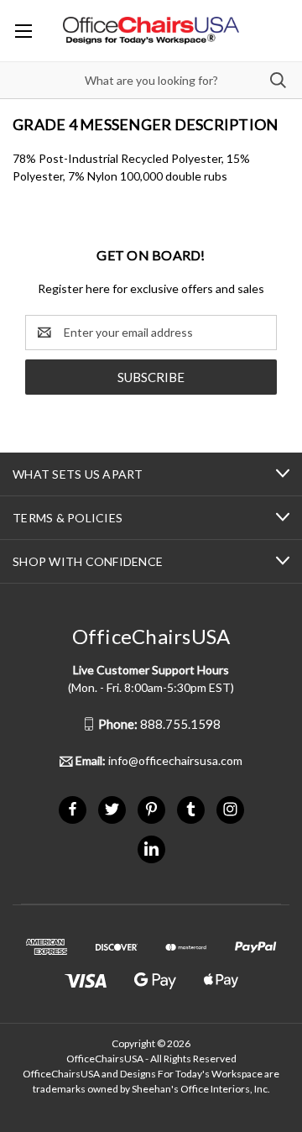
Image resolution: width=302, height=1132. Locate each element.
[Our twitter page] (112, 809)
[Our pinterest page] (151, 809)
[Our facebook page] (72, 809)
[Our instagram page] (230, 809)
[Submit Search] (278, 80)
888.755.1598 (159, 723)
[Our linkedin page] (151, 848)
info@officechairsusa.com (159, 760)
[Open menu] (23, 30)
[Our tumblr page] (191, 809)
